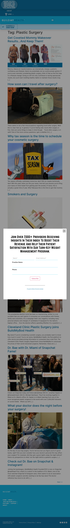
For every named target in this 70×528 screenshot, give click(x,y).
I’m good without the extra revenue (35, 289)
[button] (64, 231)
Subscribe (35, 278)
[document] (35, 264)
